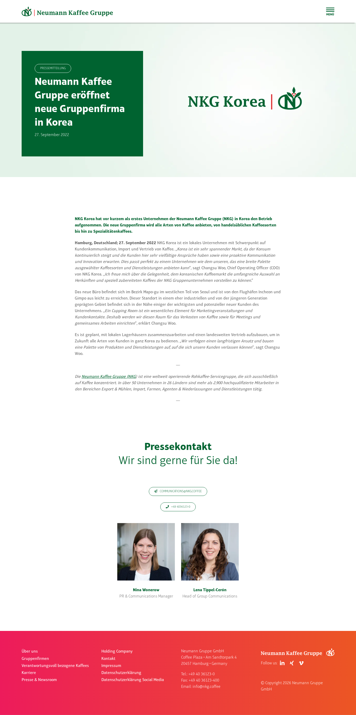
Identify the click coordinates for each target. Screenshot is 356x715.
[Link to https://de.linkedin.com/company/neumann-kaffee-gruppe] (282, 663)
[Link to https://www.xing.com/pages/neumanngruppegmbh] (292, 663)
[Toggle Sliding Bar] (330, 11)
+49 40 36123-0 (201, 674)
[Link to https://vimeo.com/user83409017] (301, 663)
